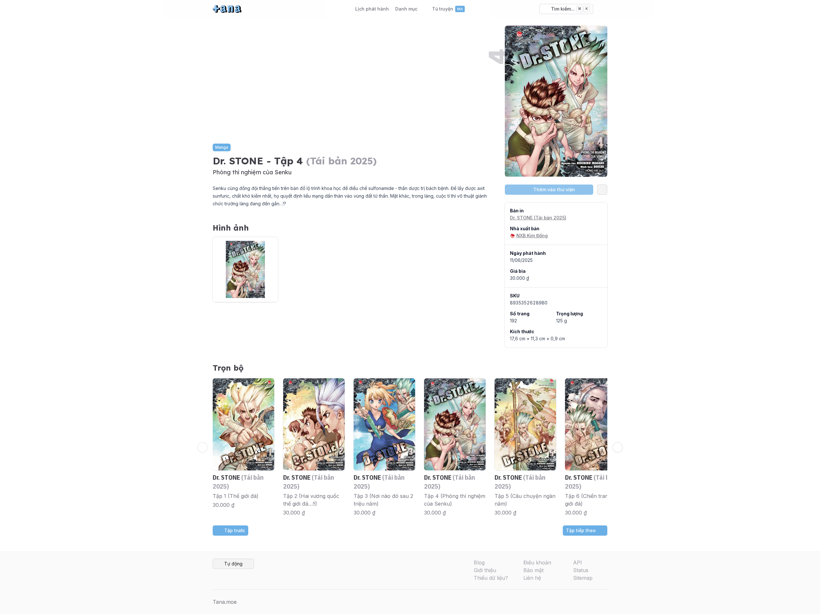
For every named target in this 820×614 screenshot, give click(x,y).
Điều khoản (537, 562)
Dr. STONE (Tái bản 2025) (538, 217)
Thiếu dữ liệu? (491, 578)
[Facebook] (572, 601)
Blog (479, 562)
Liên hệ (532, 578)
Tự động (233, 563)
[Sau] (617, 447)
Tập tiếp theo (581, 530)
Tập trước (234, 530)
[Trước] (202, 447)
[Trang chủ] (227, 9)
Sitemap (583, 578)
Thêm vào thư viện (554, 189)
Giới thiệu (485, 570)
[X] (582, 601)
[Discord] (592, 601)
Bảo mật (533, 570)
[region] (410, 447)
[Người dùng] (602, 9)
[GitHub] (602, 601)
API (577, 562)
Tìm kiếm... (569, 9)
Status (580, 570)
